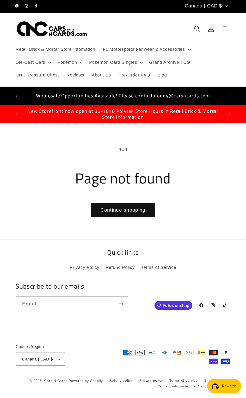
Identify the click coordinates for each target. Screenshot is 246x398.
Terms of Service (158, 267)
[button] (146, 49)
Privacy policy (151, 380)
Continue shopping (122, 210)
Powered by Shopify (86, 381)
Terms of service (183, 380)
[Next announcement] (230, 96)
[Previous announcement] (16, 96)
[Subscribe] (121, 304)
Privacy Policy (84, 267)
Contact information (174, 386)
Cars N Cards (56, 381)
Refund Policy (120, 267)
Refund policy (121, 380)
